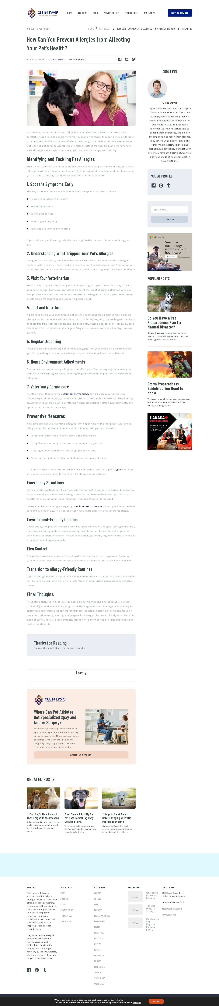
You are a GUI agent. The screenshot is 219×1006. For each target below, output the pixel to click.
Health (97, 927)
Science (97, 972)
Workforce (99, 983)
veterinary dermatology (75, 393)
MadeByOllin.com (169, 915)
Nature (97, 949)
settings (137, 1002)
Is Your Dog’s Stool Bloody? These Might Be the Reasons (43, 816)
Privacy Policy (111, 12)
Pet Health (57, 59)
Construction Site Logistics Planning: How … (152, 924)
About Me (82, 12)
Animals (97, 893)
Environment (99, 921)
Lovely (81, 672)
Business (98, 910)
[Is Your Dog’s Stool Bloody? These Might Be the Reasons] (43, 798)
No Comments (77, 59)
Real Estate (99, 966)
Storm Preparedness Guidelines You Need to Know (165, 388)
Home (69, 12)
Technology (99, 978)
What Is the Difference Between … (152, 895)
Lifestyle (98, 938)
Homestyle (99, 932)
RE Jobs (97, 961)
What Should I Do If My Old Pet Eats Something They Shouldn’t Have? (79, 818)
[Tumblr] (168, 185)
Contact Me (149, 12)
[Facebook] (153, 185)
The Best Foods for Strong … (151, 908)
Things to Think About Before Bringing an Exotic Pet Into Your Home (116, 818)
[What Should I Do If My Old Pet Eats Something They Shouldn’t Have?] (81, 798)
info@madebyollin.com (172, 908)
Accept (156, 1001)
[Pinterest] (161, 185)
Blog (95, 12)
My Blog (97, 944)
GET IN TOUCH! (180, 12)
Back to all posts (39, 28)
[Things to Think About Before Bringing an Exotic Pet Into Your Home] (119, 798)
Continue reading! (81, 755)
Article (97, 898)
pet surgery (114, 469)
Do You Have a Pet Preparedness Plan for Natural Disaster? (164, 322)
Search (169, 219)
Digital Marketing (102, 915)
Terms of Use (131, 12)
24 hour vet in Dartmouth (91, 506)
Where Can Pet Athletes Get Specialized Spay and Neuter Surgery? (55, 717)
